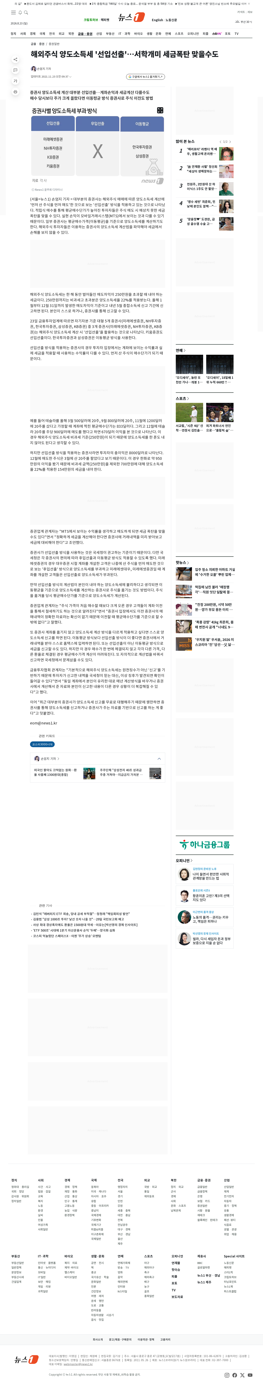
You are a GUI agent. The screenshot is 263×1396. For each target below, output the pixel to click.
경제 (67, 1180)
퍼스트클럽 (230, 1291)
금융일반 (202, 1187)
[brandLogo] (131, 16)
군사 (173, 1191)
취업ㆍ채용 (230, 1234)
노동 (40, 1206)
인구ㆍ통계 (70, 1201)
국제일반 (96, 1239)
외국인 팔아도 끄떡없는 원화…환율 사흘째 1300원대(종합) (55, 772)
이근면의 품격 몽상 (203, 912)
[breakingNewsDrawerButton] (20, 12)
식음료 (227, 1225)
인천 (120, 1201)
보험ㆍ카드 (203, 1201)
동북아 (95, 1187)
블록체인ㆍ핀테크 (207, 1220)
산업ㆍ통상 (70, 1196)
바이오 (68, 1256)
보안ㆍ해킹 (44, 1282)
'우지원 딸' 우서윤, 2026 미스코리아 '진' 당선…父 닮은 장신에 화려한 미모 (214, 644)
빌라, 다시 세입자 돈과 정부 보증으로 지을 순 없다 (212, 941)
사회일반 (43, 1229)
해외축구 (149, 1277)
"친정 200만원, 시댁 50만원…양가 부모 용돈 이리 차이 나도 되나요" (213, 609)
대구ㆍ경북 (124, 1229)
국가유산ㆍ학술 (100, 1277)
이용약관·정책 (146, 1339)
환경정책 (69, 1215)
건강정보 (96, 1291)
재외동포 (149, 1196)
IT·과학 (43, 1256)
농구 (146, 1286)
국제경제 (96, 1215)
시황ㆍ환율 (203, 1210)
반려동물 (96, 1310)
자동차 (227, 1201)
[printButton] (15, 91)
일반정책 (16, 1267)
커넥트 (241, 12)
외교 (147, 1180)
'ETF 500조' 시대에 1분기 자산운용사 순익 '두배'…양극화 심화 (74, 930)
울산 (120, 1239)
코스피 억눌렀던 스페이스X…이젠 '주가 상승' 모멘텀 (67, 936)
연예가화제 (124, 1263)
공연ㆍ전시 (97, 1263)
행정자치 (123, 1187)
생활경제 (229, 1215)
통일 (146, 1191)
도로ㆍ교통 (97, 1305)
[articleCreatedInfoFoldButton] (70, 77)
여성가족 (43, 1225)
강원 (120, 1206)
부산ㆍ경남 (124, 1234)
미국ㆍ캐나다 (98, 1191)
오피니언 (183, 860)
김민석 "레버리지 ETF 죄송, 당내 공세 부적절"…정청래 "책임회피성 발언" (81, 914)
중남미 (95, 1210)
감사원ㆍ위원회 (20, 1196)
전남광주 (123, 1225)
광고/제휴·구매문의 (120, 1339)
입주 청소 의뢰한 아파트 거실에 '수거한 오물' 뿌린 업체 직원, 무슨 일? (215, 574)
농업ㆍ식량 (70, 1210)
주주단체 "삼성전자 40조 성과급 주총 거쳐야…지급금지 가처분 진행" (121, 772)
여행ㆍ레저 (97, 1296)
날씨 (40, 1215)
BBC (200, 1263)
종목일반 (149, 1296)
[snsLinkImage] (227, 1375)
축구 (146, 1272)
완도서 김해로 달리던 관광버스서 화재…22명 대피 (32, 3)
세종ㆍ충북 (124, 1210)
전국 (120, 1180)
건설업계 (16, 1282)
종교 (93, 1272)
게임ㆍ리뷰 (44, 1286)
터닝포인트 (230, 1282)
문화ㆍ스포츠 (178, 1206)
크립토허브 (91, 20)
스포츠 (181, 398)
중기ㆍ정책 (230, 1206)
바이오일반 (70, 1277)
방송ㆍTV (123, 1267)
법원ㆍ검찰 (44, 1191)
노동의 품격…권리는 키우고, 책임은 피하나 (211, 919)
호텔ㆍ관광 (230, 1229)
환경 (40, 1210)
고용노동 (69, 1206)
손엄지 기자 (44, 69)
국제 (94, 1180)
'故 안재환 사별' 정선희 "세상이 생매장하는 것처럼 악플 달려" (202, 171)
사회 (41, 1180)
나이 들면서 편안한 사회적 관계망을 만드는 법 (211, 876)
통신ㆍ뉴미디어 (47, 1267)
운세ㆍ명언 (97, 1301)
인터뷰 (121, 1286)
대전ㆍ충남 (124, 1215)
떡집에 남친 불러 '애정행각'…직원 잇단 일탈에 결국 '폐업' (214, 592)
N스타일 (122, 1291)
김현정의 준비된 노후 (204, 869)
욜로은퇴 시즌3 (201, 890)
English (157, 20)
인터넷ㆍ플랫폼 (47, 1263)
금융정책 (202, 1191)
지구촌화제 (97, 1234)
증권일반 (202, 1206)
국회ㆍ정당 (17, 1191)
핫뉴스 (181, 562)
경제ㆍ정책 (70, 1187)
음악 (120, 1277)
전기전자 (229, 1196)
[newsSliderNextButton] (230, 142)
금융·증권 (204, 1180)
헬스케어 (69, 1272)
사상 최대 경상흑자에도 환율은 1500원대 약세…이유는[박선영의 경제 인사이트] (85, 925)
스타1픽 (228, 1272)
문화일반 (96, 1282)
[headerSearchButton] (26, 12)
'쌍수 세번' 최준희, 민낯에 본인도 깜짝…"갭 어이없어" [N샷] (201, 206)
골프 (146, 1291)
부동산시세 (17, 1277)
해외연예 (123, 1282)
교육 (40, 1196)
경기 (120, 1196)
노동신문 (171, 20)
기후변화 (96, 1220)
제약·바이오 (71, 1267)
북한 (174, 1180)
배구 (146, 1282)
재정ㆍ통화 (70, 1191)
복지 (40, 1201)
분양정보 (16, 1272)
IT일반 (42, 1277)
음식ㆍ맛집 (97, 1320)
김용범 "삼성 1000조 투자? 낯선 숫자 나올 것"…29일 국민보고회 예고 (78, 919)
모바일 (41, 1272)
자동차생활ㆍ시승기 (102, 1315)
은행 (199, 1196)
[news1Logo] (27, 1359)
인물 (40, 1220)
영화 (120, 1272)
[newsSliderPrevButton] (220, 142)
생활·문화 (97, 1256)
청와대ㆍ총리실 (20, 1187)
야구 (146, 1263)
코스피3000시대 (42, 744)
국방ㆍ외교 (150, 1187)
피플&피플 (97, 1229)
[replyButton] (15, 70)
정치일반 (16, 1201)
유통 (226, 1210)
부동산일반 (17, 1263)
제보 (249, 12)
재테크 (201, 1215)
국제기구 (96, 1225)
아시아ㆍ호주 (98, 1196)
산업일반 (229, 1187)
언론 (93, 1286)
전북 (120, 1220)
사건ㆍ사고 (44, 1187)
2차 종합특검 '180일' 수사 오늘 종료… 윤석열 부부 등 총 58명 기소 (107, 3)
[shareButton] (15, 59)
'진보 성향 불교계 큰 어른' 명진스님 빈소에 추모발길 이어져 (189, 3)
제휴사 (201, 1256)
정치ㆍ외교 (177, 1187)
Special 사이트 (234, 1256)
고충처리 (165, 1339)
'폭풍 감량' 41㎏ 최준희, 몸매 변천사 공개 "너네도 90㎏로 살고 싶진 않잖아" (214, 627)
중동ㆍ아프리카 (100, 1206)
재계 (226, 1191)
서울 (120, 1191)
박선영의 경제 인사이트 (206, 933)
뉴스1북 (228, 1286)
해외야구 (149, 1267)
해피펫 (105, 20)
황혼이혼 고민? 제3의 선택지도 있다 (211, 898)
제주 (120, 1243)
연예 (179, 350)
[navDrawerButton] (13, 12)
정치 (14, 1180)
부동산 (15, 1256)
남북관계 (176, 1210)
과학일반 (43, 1291)
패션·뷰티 (229, 1220)
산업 (227, 1180)
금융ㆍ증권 (37, 44)
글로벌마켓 (203, 1267)
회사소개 (98, 1339)
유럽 (93, 1201)
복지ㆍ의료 (70, 1263)
